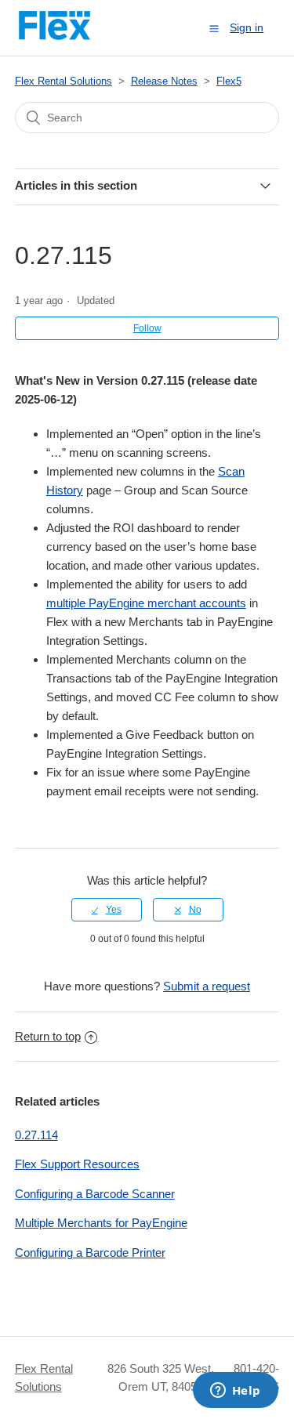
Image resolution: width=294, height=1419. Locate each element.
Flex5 (228, 81)
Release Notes (164, 81)
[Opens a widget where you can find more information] (235, 1391)
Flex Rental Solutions (63, 81)
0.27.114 (36, 1135)
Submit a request (206, 986)
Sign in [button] (246, 27)
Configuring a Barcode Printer (90, 1252)
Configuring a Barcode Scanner (95, 1193)
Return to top (48, 1036)
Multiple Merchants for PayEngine (101, 1222)
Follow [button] (147, 328)
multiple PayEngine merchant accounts (146, 603)
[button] (214, 28)
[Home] (55, 35)
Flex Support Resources (77, 1164)
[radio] (106, 909)
